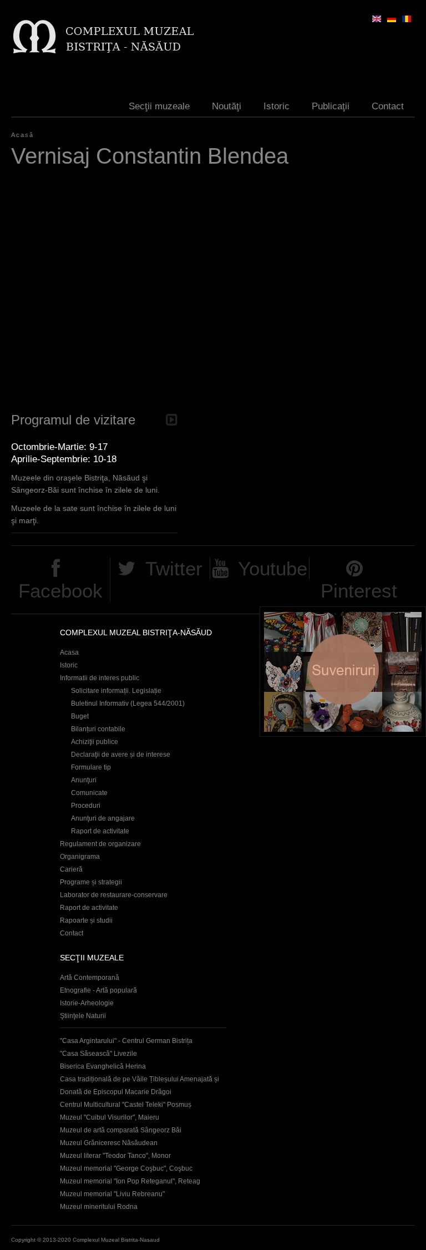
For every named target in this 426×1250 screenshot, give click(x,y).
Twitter (173, 568)
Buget (80, 716)
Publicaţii (330, 106)
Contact (388, 106)
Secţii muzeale (159, 106)
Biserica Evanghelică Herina (103, 1066)
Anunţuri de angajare (103, 818)
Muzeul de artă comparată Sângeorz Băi (120, 1130)
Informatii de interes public (99, 678)
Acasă (22, 134)
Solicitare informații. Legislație (116, 691)
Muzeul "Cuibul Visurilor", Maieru (109, 1117)
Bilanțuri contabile (98, 729)
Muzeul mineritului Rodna (99, 1207)
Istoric (276, 106)
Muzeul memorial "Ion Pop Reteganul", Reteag (130, 1181)
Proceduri (85, 805)
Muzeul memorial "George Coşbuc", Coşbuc (126, 1168)
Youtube (272, 568)
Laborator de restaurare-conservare (114, 895)
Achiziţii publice (94, 742)
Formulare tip (91, 767)
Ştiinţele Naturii (83, 1016)
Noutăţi (226, 106)
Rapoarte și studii (86, 920)
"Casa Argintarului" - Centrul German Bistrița (126, 1041)
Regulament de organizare (100, 844)
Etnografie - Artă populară (98, 990)
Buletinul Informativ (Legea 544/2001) (128, 703)
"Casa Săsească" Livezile (98, 1053)
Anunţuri (84, 780)
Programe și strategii (91, 882)
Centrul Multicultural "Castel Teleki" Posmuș (125, 1105)
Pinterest (359, 590)
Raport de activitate (100, 831)
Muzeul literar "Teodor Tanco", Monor (115, 1156)
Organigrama (80, 857)
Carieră (71, 869)
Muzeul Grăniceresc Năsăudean (109, 1143)
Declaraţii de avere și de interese (120, 754)
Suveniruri (343, 671)
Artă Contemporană (89, 977)
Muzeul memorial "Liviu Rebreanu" (112, 1194)
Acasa (69, 652)
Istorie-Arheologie (87, 1003)
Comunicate (89, 793)
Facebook (60, 590)
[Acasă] (103, 36)
